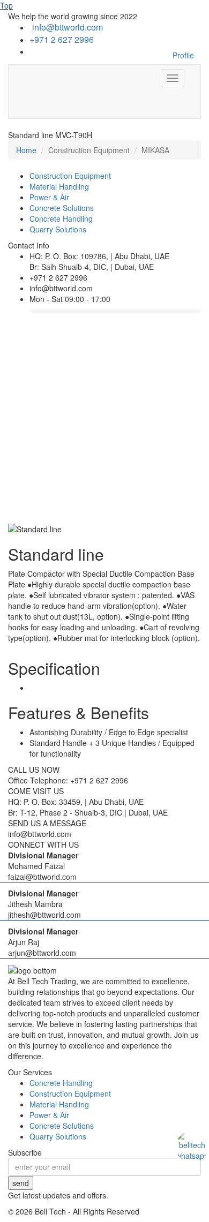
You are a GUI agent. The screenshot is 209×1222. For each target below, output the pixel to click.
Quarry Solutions (57, 229)
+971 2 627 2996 (61, 39)
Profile (183, 55)
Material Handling (59, 186)
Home (26, 150)
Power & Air (49, 197)
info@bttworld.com (67, 27)
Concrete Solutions (61, 207)
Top (6, 5)
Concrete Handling (61, 218)
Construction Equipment (70, 175)
